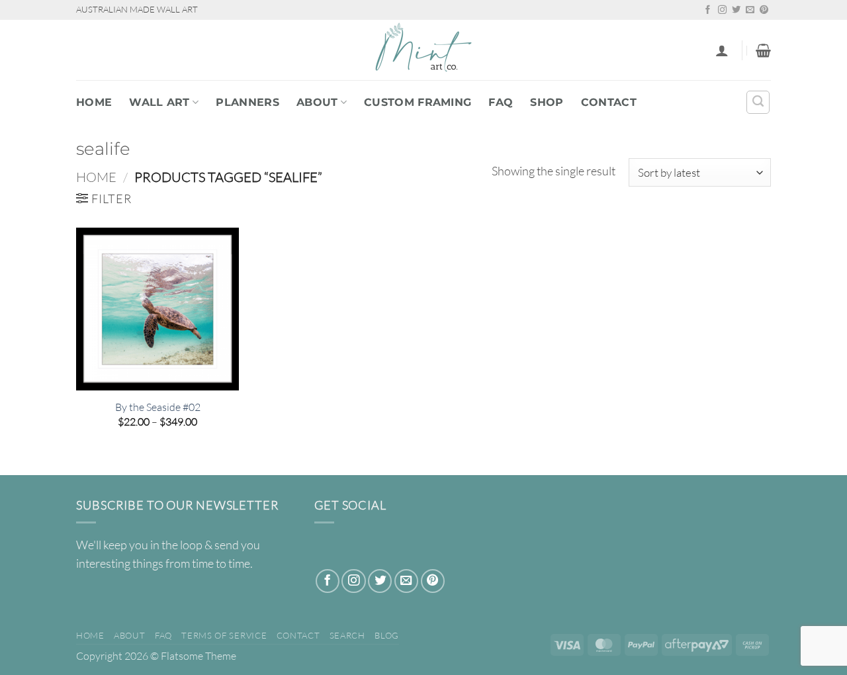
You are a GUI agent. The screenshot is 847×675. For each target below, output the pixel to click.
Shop (546, 102)
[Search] (758, 102)
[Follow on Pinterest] (764, 10)
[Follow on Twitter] (736, 10)
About (317, 102)
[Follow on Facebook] (707, 10)
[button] (722, 50)
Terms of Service (224, 635)
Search (347, 635)
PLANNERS (247, 102)
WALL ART (159, 102)
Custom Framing (417, 102)
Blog (387, 635)
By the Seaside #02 (158, 407)
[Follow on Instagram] (722, 10)
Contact (609, 102)
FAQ (500, 102)
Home (94, 102)
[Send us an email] (750, 10)
